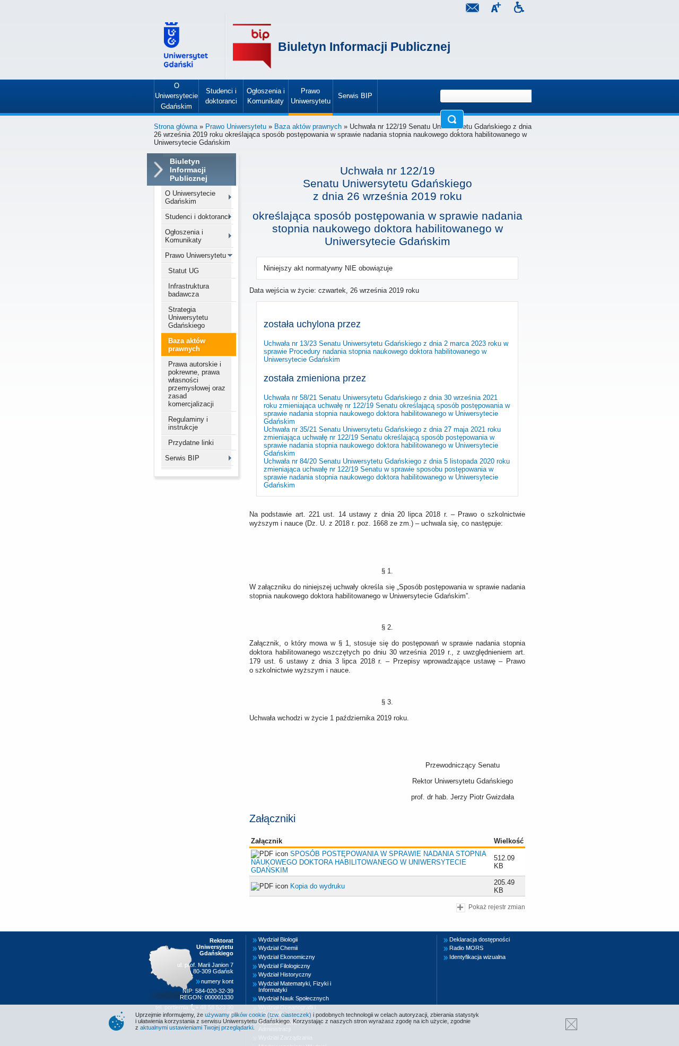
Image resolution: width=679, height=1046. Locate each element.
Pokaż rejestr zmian (496, 906)
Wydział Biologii (278, 939)
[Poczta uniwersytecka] (472, 9)
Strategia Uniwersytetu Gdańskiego (188, 317)
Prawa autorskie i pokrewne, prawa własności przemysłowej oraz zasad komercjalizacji (196, 384)
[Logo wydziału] (252, 46)
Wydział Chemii (278, 948)
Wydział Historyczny (284, 974)
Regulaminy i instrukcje (188, 423)
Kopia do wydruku (317, 886)
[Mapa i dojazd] (174, 938)
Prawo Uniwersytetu (235, 126)
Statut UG (183, 271)
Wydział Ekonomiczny (286, 957)
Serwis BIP (182, 458)
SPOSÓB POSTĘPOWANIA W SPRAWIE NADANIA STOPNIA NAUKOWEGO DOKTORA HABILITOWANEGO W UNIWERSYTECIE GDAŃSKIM (368, 862)
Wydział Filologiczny (284, 966)
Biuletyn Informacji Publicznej (364, 47)
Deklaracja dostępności (479, 939)
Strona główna (175, 126)
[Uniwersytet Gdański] (187, 46)
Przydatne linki (191, 443)
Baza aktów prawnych (308, 126)
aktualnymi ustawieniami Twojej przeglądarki (196, 1027)
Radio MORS (466, 948)
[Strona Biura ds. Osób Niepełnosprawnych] (518, 9)
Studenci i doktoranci (197, 217)
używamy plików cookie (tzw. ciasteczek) (258, 1015)
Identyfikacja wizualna (477, 957)
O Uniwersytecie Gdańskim (190, 197)
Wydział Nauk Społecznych (293, 998)
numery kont (217, 981)
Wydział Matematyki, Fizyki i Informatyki (294, 986)
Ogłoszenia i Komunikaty (184, 236)
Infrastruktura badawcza (188, 290)
